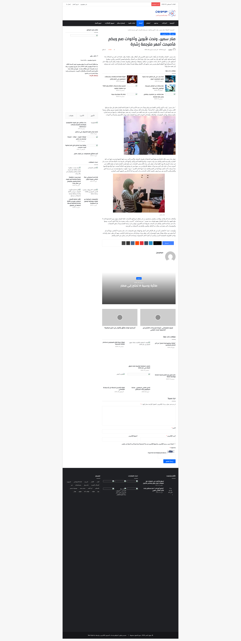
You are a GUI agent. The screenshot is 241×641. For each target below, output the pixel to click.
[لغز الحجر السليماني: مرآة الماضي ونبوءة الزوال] (90, 171)
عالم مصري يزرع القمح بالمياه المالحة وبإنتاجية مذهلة (165, 376)
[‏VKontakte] (133, 243)
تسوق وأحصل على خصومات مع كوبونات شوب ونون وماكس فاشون (153, 482)
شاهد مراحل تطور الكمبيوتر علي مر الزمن (86, 132)
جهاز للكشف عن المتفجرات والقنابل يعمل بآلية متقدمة (154, 95)
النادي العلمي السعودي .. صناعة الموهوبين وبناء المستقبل (141, 388)
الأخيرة (82, 115)
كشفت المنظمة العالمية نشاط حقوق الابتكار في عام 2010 (139, 367)
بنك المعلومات (165, 34)
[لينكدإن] (151, 243)
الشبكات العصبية (95, 485)
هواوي (80, 491)
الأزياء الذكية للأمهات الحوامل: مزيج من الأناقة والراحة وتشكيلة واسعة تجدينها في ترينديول (74, 202)
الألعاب (92, 481)
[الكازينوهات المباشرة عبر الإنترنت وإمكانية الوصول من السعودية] (90, 193)
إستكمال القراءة (93, 75)
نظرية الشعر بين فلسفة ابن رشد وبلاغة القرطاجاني (114, 388)
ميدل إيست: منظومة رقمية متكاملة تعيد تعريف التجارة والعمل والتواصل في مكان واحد (73, 180)
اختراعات (164, 23)
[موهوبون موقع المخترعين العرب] (165, 13)
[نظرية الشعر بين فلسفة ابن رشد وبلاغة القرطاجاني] (113, 379)
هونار (75, 491)
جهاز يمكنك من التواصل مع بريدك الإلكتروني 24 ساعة (154, 87)
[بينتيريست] (142, 243)
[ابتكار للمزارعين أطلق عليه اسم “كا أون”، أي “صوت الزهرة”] (108, 494)
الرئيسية (172, 23)
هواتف (93, 491)
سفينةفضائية (78, 485)
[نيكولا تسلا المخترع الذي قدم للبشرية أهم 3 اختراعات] (93, 147)
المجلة (140, 23)
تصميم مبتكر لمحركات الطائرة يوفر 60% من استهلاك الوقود (114, 87)
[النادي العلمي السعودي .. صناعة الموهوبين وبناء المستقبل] (139, 379)
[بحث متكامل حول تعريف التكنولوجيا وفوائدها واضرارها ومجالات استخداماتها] (93, 125)
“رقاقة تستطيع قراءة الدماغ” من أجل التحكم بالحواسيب (165, 344)
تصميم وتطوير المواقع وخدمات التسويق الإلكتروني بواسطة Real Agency (107, 635)
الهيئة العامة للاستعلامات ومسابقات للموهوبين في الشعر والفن (115, 77)
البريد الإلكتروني (171, 436)
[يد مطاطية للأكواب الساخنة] (108, 483)
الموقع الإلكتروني (133, 436)
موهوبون (170, 49)
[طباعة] (123, 243)
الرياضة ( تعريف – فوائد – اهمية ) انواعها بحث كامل (76, 138)
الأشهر (93, 115)
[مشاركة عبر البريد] (128, 243)
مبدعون (156, 23)
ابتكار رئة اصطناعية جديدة (118, 94)
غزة (72, 485)
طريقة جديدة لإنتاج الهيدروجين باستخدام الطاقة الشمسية (114, 343)
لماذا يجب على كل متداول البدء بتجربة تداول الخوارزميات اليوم (153, 77)
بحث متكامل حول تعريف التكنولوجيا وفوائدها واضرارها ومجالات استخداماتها (76, 124)
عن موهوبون (83, 4)
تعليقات (71, 115)
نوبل (98, 491)
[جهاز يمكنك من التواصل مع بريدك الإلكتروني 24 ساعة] (170, 88)
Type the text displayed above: (157, 453)
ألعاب (98, 481)
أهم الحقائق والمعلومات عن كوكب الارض (86, 153)
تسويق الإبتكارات (109, 23)
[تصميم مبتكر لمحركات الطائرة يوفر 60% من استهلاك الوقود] (132, 88)
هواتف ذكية (86, 491)
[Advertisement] (81, 94)
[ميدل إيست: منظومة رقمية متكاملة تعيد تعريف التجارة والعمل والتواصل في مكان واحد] (73, 171)
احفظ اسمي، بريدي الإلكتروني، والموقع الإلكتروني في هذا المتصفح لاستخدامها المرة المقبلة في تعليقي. (147, 444)
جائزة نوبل (86, 485)
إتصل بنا (68, 4)
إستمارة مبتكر (121, 23)
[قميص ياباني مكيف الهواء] (132, 492)
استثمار (148, 23)
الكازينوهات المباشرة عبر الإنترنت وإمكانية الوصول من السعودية (91, 201)
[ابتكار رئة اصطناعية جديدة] (132, 96)
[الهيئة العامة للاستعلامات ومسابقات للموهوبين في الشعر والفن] (132, 79)
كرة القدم (90, 488)
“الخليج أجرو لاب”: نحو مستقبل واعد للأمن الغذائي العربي (154, 489)
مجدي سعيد (82, 488)
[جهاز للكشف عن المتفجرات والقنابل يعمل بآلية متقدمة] (170, 96)
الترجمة (86, 481)
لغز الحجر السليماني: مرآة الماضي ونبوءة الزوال (91, 178)
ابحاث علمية (131, 23)
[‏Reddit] (137, 243)
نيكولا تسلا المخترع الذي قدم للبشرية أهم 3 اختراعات (75, 146)
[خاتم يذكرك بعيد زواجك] (120, 492)
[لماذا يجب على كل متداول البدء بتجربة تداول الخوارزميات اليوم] (170, 78)
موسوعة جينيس (73, 488)
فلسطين (97, 488)
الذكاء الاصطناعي (78, 481)
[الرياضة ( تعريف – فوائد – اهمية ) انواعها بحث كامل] (93, 139)
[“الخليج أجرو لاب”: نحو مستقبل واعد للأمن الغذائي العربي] (170, 558)
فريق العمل (75, 4)
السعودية (69, 481)
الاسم (174, 428)
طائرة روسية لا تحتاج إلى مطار (138, 285)
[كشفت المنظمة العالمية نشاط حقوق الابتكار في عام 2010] (139, 352)
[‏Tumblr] (146, 243)
